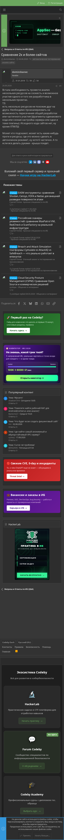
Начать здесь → (18, 330)
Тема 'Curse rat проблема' (21, 444)
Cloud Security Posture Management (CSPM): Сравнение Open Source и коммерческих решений (32, 281)
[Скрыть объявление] (59, 18)
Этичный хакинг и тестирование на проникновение (32, 260)
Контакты (7, 647)
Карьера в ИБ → (18, 508)
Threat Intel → (17, 476)
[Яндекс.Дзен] (43, 162)
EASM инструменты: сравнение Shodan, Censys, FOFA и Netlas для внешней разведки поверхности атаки (35, 196)
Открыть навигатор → (32, 378)
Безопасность (33, 647)
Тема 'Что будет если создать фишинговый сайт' (33, 421)
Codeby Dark (8, 642)
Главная (6, 651)
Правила (19, 647)
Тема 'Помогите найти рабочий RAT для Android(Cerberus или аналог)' (28, 409)
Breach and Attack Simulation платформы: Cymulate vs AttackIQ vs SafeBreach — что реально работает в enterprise (32, 251)
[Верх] (13, 652)
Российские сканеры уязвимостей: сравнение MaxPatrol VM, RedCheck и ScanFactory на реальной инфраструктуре (32, 223)
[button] (4, 9)
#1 (60, 86)
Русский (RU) (24, 642)
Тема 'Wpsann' (15, 397)
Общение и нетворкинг (28, 287)
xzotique (13, 287)
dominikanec (9, 59)
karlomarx (16, 209)
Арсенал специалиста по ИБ (35, 202)
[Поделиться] (56, 86)
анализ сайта (8, 62)
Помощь (46, 647)
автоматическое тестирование (46, 59)
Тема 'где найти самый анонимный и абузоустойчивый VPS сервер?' (27, 433)
